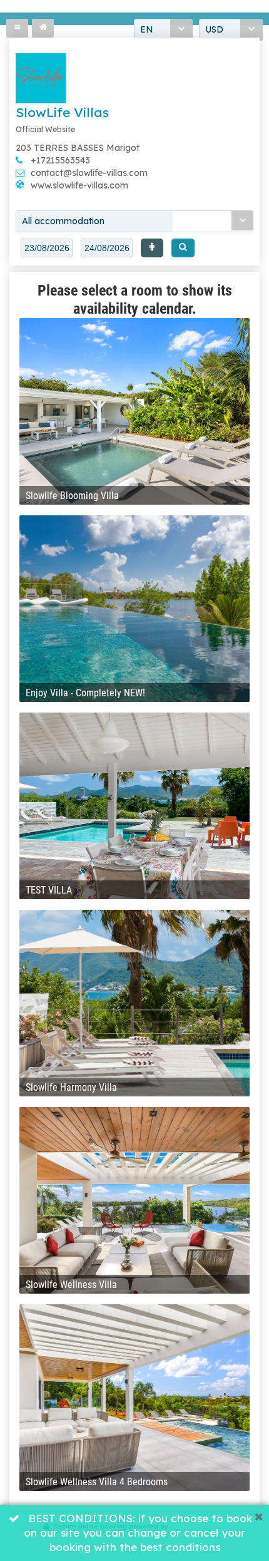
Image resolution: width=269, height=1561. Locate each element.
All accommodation (63, 221)
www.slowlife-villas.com (79, 185)
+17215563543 (60, 160)
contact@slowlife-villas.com (89, 172)
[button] (152, 248)
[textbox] (47, 248)
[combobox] (134, 221)
